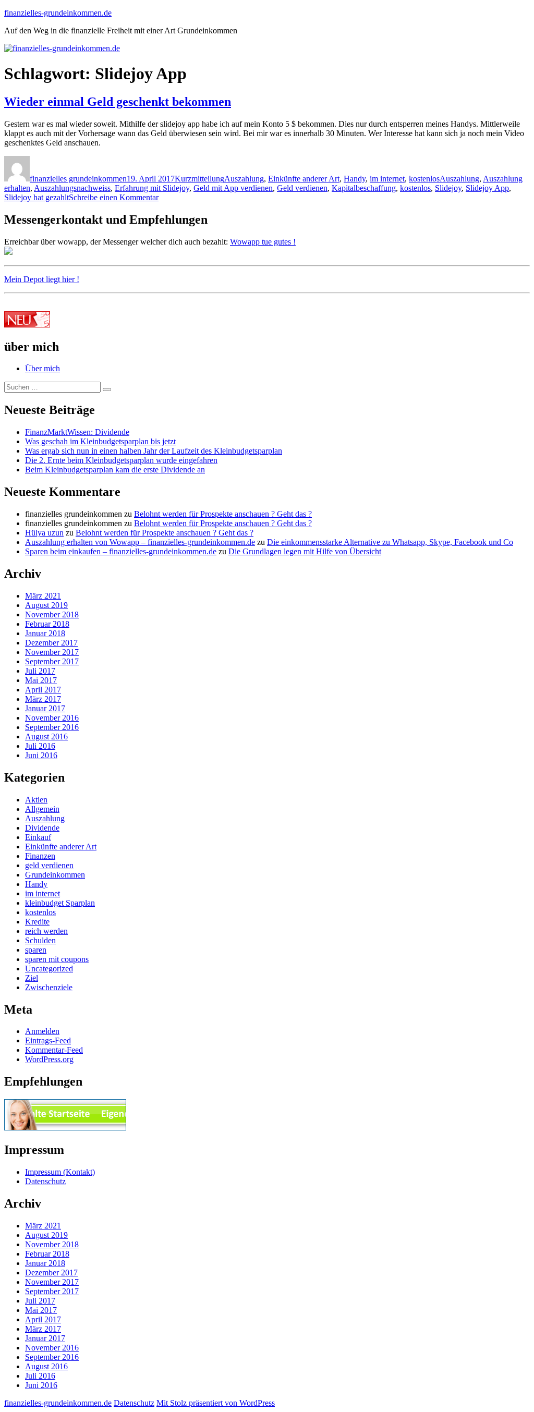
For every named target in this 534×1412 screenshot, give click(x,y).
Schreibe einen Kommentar (114, 197)
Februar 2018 (47, 623)
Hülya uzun (44, 532)
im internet (387, 178)
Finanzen (40, 855)
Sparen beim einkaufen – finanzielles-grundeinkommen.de (120, 551)
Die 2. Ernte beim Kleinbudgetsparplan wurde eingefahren (121, 460)
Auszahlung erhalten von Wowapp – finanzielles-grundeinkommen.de (140, 542)
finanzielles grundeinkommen (78, 178)
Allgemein (42, 809)
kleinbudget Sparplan (60, 902)
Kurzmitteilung (199, 178)
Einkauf (38, 837)
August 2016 (46, 736)
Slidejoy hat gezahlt (36, 197)
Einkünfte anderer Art (303, 178)
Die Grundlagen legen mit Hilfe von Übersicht (304, 551)
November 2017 (52, 652)
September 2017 (52, 661)
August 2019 (46, 605)
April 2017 (43, 689)
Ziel (31, 977)
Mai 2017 (41, 680)
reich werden (46, 931)
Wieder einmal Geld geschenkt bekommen (117, 101)
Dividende (42, 827)
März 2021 (43, 595)
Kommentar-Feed (54, 1049)
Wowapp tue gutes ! (263, 241)
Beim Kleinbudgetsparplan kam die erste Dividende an (115, 469)
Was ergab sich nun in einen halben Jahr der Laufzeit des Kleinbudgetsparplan (153, 450)
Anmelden (42, 1031)
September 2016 (52, 727)
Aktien (36, 799)
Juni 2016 (41, 755)
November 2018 (52, 614)
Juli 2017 (40, 670)
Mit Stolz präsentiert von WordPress (215, 1402)
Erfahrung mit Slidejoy (152, 188)
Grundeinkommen (55, 874)
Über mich (42, 368)
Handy (355, 178)
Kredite (37, 921)
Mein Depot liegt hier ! (41, 279)
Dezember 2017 (51, 642)
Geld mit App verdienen (233, 188)
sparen (35, 949)
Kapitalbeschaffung (364, 188)
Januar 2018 (45, 633)
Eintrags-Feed (48, 1040)
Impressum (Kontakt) (60, 1171)
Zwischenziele (48, 987)
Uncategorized (49, 968)
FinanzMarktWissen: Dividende (77, 432)
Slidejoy (448, 188)
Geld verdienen (302, 188)
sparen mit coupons (57, 959)
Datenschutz (45, 1181)
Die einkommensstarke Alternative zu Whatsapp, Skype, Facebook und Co (390, 542)
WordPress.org (49, 1059)
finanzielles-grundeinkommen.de (58, 12)
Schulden (40, 940)
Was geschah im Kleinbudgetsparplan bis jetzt (100, 441)
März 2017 (43, 699)
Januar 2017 (45, 708)
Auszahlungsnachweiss (72, 188)
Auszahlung (244, 178)
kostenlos (424, 178)
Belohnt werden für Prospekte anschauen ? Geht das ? (223, 513)
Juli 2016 (40, 745)
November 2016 (52, 717)
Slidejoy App (487, 188)
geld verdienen (49, 865)
